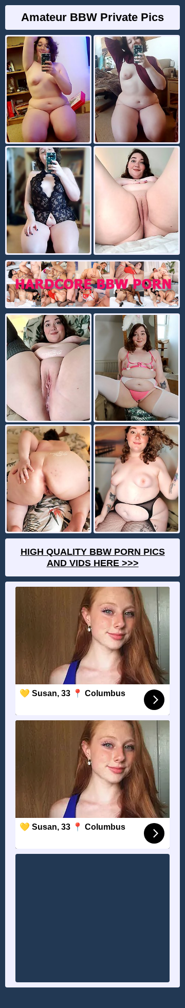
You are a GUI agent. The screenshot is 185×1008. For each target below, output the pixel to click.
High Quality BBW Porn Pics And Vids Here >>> (93, 557)
